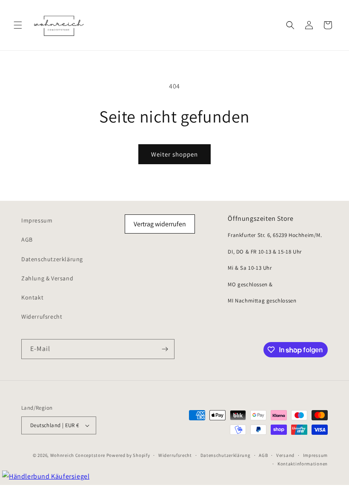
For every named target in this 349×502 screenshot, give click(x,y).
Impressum (36, 220)
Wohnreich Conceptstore (77, 455)
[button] (18, 25)
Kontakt (32, 297)
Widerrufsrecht (41, 316)
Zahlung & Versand (47, 278)
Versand (285, 455)
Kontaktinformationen (302, 464)
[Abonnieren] (164, 349)
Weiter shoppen (174, 154)
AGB (27, 239)
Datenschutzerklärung (52, 259)
